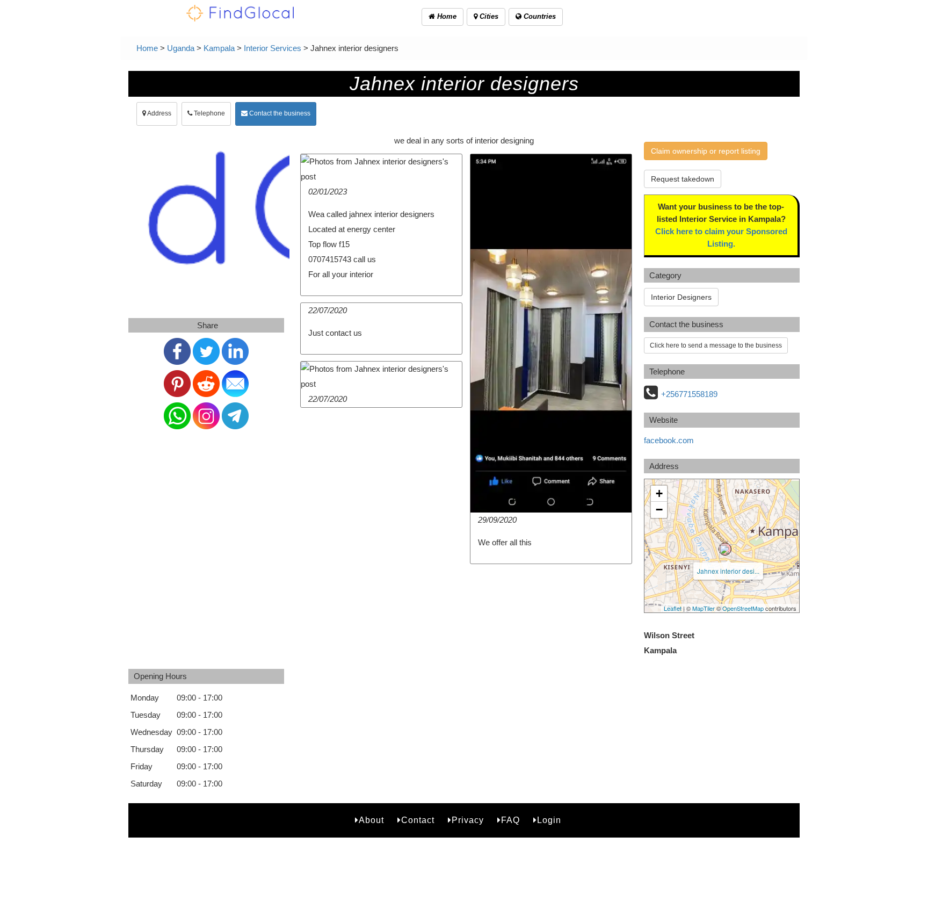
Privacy (468, 820)
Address (158, 113)
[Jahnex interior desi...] (725, 549)
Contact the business (279, 113)
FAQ (510, 820)
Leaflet (673, 608)
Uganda (180, 48)
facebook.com (669, 440)
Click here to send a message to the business (716, 345)
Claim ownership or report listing (705, 151)
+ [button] (659, 493)
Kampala (219, 48)
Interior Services (272, 48)
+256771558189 (689, 394)
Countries (538, 16)
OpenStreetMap (743, 608)
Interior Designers (681, 297)
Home (445, 16)
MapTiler (703, 608)
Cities (487, 16)
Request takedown (682, 179)
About (371, 820)
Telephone (208, 113)
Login (549, 820)
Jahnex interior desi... (728, 570)
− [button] (659, 509)
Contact (417, 820)
